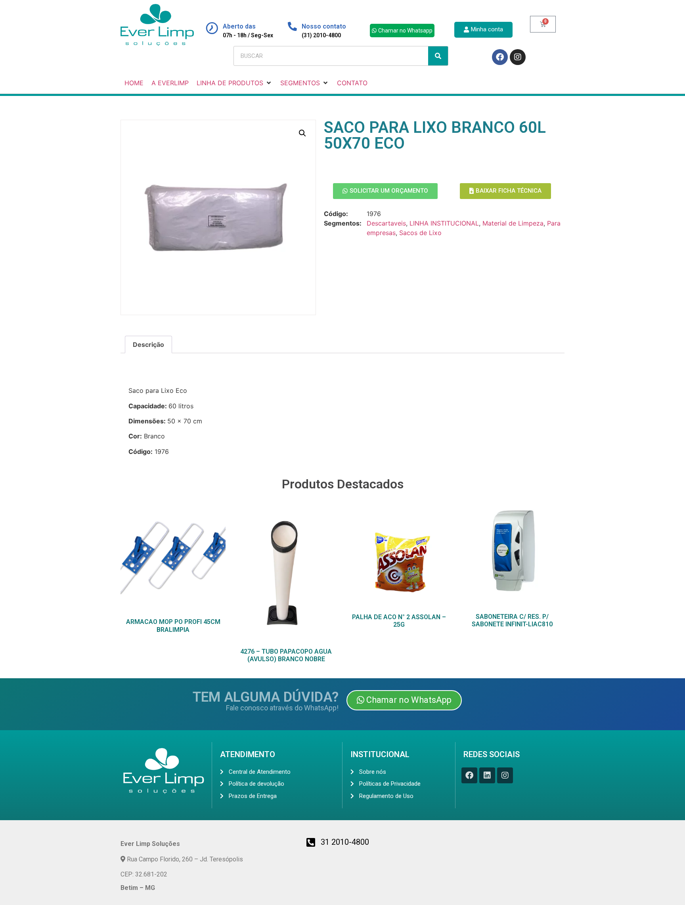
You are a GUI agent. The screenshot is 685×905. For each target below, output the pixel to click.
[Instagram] (518, 57)
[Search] (438, 55)
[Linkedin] (487, 775)
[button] (302, 133)
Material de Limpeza (512, 223)
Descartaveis (386, 223)
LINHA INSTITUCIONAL (444, 223)
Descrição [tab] (148, 344)
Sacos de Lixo (420, 233)
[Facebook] (500, 57)
